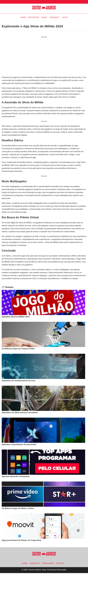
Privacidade (48, 563)
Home (23, 17)
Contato (60, 563)
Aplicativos (33, 17)
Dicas (65, 17)
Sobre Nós (35, 563)
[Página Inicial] (44, 8)
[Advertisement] (44, 57)
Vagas (44, 17)
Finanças (54, 17)
